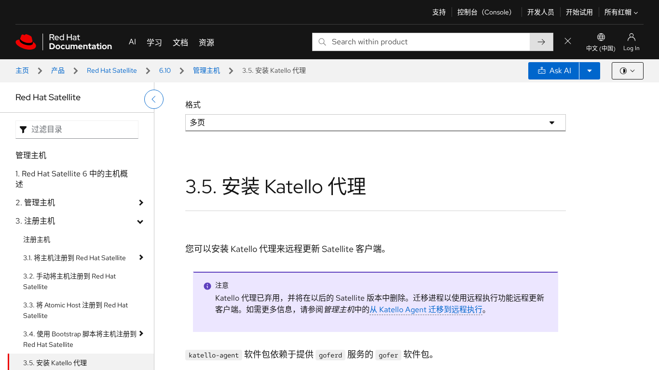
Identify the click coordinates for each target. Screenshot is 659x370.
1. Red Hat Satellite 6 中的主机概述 (71, 179)
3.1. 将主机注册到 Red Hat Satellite (74, 257)
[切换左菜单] (154, 99)
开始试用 (579, 12)
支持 (439, 12)
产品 (58, 70)
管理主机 (206, 70)
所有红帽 (618, 12)
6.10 (165, 70)
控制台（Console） (486, 12)
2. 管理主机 (35, 203)
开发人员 (540, 12)
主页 (22, 70)
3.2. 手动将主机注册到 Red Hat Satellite (69, 281)
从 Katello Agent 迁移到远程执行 (426, 309)
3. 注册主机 (35, 221)
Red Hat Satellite (112, 70)
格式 (193, 105)
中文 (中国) (601, 49)
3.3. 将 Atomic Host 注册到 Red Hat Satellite (75, 310)
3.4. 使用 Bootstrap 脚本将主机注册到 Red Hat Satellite (80, 339)
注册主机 (36, 239)
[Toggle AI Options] (589, 70)
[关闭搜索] (568, 42)
